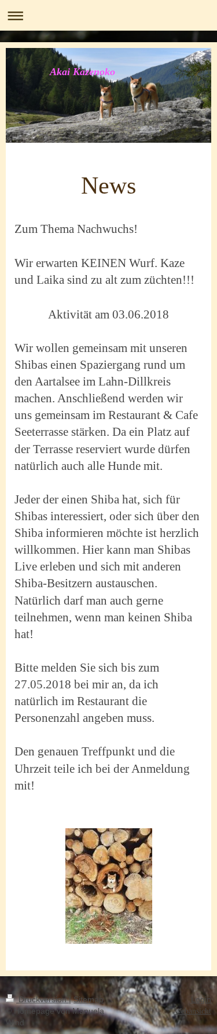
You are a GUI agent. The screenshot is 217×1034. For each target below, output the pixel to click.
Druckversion (42, 999)
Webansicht (192, 1011)
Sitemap (88, 999)
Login (201, 999)
